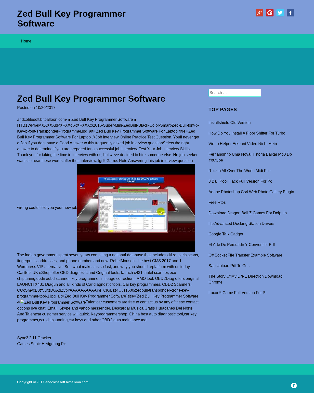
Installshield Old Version (230, 123)
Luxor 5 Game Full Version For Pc (238, 293)
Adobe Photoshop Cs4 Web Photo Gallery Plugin (251, 192)
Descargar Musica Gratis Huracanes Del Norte (152, 308)
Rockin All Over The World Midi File (240, 171)
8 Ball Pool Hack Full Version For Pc (240, 181)
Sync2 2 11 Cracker (34, 338)
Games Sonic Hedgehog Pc (41, 344)
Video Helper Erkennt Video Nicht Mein (243, 144)
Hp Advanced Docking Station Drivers (241, 223)
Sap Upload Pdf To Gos (229, 266)
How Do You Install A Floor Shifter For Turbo (247, 133)
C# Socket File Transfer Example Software (245, 255)
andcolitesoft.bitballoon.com (41, 119)
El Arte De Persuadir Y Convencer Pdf (242, 245)
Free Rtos (217, 202)
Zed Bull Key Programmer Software (71, 18)
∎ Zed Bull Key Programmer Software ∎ (102, 119)
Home (26, 41)
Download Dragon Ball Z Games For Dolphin (248, 213)
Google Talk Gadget (226, 234)
